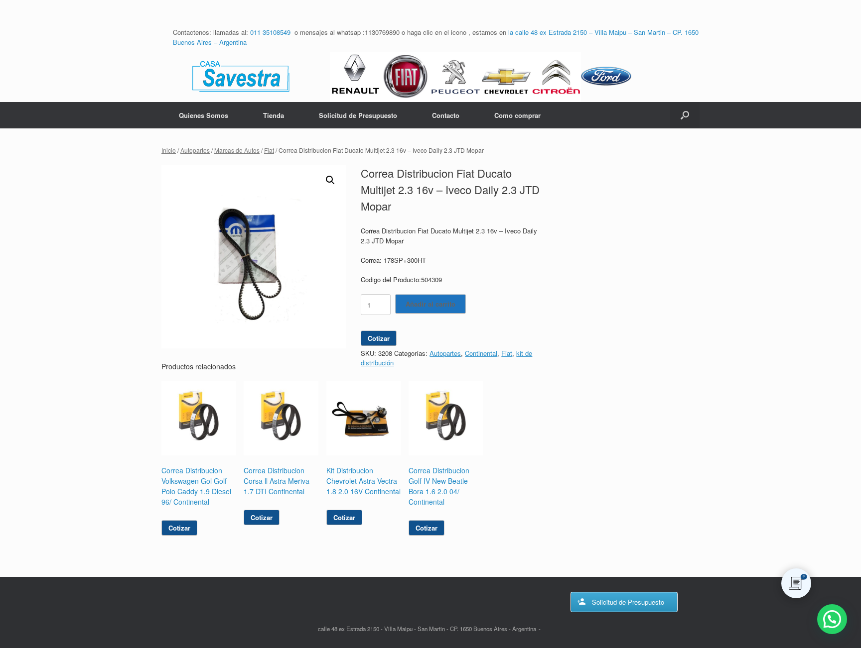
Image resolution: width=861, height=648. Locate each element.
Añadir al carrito (430, 304)
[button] (685, 115)
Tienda (273, 115)
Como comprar (517, 115)
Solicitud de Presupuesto (358, 115)
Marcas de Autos (237, 150)
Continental (481, 353)
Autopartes (195, 150)
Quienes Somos (203, 115)
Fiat (269, 150)
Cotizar (379, 338)
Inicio (168, 150)
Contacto (445, 115)
